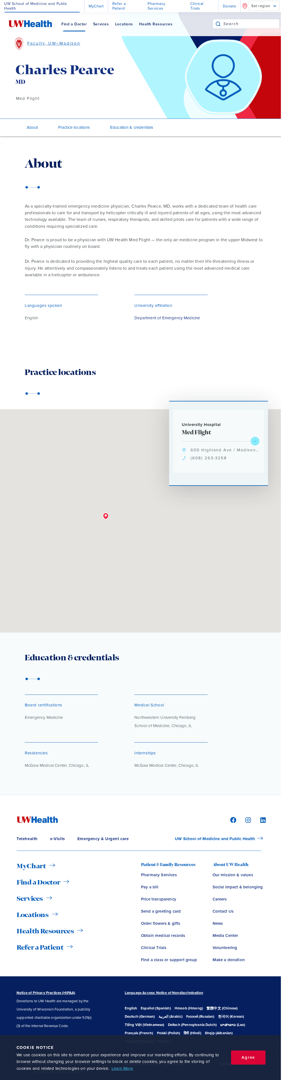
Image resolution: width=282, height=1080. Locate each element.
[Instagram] (247, 820)
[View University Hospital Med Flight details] (255, 441)
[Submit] (218, 23)
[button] (105, 516)
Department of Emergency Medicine (167, 317)
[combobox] (251, 23)
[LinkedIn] (260, 820)
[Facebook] (232, 820)
